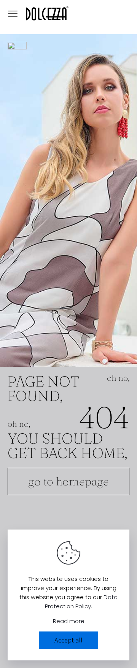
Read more (68, 621)
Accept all (68, 640)
